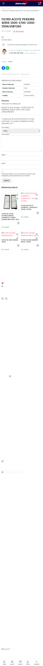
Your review (6, 134)
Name (4, 155)
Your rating (6, 127)
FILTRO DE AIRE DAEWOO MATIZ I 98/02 (29, 241)
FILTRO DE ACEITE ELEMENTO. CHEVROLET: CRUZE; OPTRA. (29, 207)
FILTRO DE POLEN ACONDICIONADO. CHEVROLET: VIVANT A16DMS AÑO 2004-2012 (10, 216)
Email (4, 163)
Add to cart (18, 223)
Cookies (30, 640)
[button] (3, 37)
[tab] (10, 74)
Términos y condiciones (9, 637)
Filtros (10, 62)
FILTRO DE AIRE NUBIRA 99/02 (10, 241)
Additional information (10, 74)
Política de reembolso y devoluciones (13, 640)
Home (3, 9)
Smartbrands (16, 646)
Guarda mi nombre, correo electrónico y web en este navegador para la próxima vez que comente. (18, 175)
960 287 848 (8, 286)
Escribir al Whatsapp (30, 53)
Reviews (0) (25, 74)
